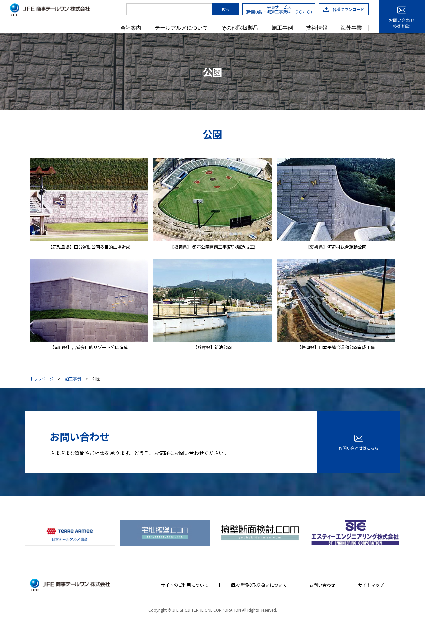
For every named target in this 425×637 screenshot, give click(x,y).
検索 (226, 9)
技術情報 (316, 28)
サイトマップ (371, 585)
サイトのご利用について (184, 585)
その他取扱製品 (239, 28)
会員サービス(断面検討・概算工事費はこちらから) (279, 9)
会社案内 (130, 28)
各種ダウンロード (348, 9)
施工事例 (282, 28)
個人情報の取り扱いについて (259, 585)
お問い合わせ (322, 585)
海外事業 (351, 28)
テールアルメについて (181, 28)
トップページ (42, 379)
